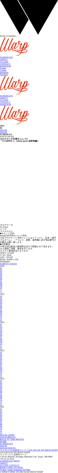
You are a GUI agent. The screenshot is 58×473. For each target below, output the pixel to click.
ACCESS (4, 62)
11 (1, 318)
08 (1, 283)
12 (1, 320)
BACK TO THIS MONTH (12, 439)
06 (1, 279)
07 (1, 281)
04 (1, 274)
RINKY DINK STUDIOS (11, 467)
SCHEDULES (6, 57)
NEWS (16, 461)
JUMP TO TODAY (8, 264)
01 (1, 268)
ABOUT (4, 59)
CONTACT (5, 64)
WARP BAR (5, 66)
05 (1, 277)
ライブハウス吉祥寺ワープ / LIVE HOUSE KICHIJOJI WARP (29, 450)
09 (1, 285)
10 (1, 287)
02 (1, 270)
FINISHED (5, 261)
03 (1, 272)
